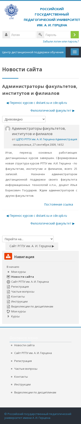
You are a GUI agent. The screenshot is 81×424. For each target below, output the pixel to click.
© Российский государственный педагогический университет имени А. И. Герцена (37, 416)
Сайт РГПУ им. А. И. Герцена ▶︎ (32, 246)
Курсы (15, 316)
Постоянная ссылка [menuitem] (58, 204)
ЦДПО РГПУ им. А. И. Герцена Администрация (46, 139)
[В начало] (40, 15)
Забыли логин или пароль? (61, 41)
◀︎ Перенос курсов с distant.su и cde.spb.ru (36, 103)
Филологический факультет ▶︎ (52, 110)
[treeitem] (40, 291)
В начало (13, 267)
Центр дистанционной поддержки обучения (33, 52)
